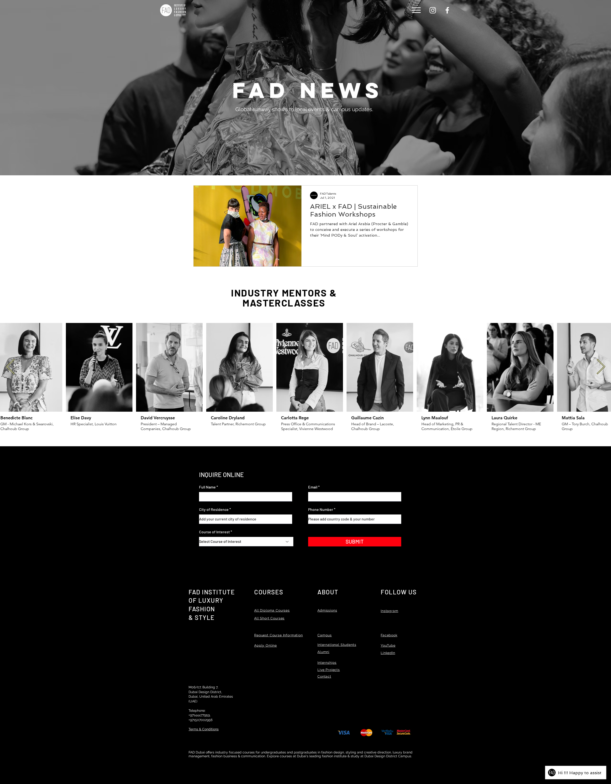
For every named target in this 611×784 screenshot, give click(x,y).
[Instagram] (432, 10)
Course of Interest (214, 532)
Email (312, 487)
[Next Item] (601, 367)
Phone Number (320, 509)
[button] (416, 10)
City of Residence (214, 509)
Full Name (207, 487)
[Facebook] (447, 10)
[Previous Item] (10, 367)
